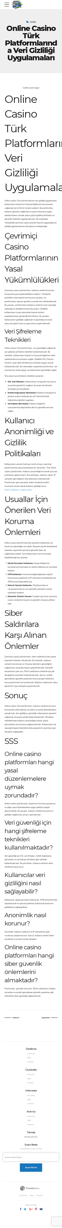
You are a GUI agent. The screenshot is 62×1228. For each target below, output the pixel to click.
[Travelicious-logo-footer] (29, 1188)
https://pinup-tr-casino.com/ (18, 489)
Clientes (30, 1062)
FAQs (29, 1058)
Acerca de (31, 1054)
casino (33, 22)
